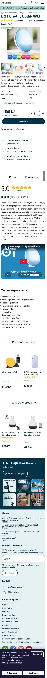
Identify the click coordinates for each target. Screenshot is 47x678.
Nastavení (37, 654)
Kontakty (5, 611)
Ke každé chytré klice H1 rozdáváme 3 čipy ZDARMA (23, 8)
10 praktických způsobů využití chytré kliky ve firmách (20, 533)
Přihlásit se (9, 573)
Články (5, 605)
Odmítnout (12, 673)
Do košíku (23, 121)
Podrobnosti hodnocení (34, 21)
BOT (10, 24)
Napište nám (7, 625)
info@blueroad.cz (15, 587)
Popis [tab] (12, 177)
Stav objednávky (9, 615)
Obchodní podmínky (10, 629)
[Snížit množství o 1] (31, 113)
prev (2, 423)
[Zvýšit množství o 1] (43, 113)
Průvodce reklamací (10, 622)
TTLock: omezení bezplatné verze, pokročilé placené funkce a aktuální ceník (20, 526)
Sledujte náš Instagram (16, 474)
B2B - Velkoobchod (10, 608)
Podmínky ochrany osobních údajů (16, 639)
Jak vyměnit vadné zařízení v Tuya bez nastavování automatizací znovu (23, 519)
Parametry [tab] (31, 177)
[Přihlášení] (31, 3)
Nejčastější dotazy (9, 618)
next (44, 423)
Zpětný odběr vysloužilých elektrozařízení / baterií (22, 642)
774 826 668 (13, 592)
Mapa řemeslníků (9, 538)
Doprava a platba (9, 635)
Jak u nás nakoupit (9, 632)
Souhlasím (33, 673)
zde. (20, 658)
